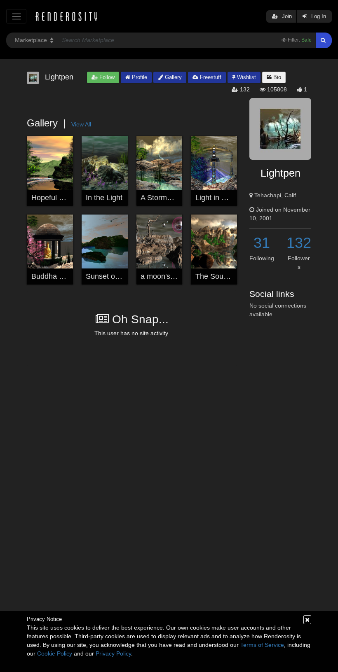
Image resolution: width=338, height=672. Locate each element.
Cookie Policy (54, 653)
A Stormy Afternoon (172, 198)
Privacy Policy (113, 653)
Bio (276, 77)
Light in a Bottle (220, 198)
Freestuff (209, 77)
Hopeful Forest (55, 198)
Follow (106, 77)
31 (262, 242)
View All (81, 124)
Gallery (172, 77)
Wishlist (245, 77)
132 (298, 242)
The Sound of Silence (230, 276)
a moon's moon (166, 276)
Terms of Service (262, 645)
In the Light (104, 198)
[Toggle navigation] (16, 16)
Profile (138, 77)
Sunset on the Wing (118, 276)
